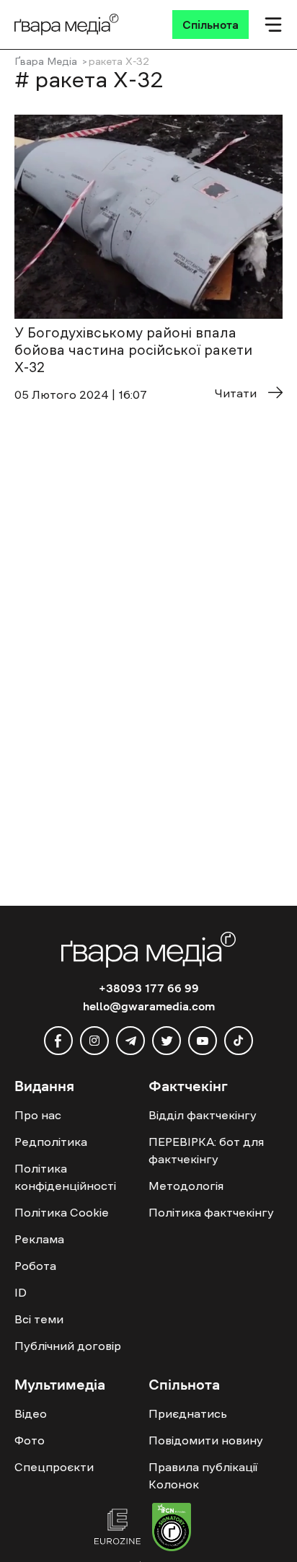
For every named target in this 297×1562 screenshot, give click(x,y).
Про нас (37, 1115)
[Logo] (66, 24)
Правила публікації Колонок (202, 1475)
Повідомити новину (205, 1440)
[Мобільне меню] (273, 24)
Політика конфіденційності (65, 1176)
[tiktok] (238, 1040)
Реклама (39, 1239)
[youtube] (202, 1040)
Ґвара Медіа (45, 61)
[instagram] (94, 1040)
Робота (35, 1265)
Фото (29, 1440)
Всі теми (38, 1319)
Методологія (185, 1185)
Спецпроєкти (54, 1467)
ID (20, 1292)
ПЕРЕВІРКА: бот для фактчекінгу (206, 1150)
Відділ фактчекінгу (202, 1115)
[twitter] (166, 1040)
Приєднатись (187, 1413)
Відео (30, 1413)
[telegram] (130, 1040)
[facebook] (58, 1040)
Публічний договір (67, 1345)
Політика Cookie (61, 1212)
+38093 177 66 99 (149, 988)
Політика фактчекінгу (211, 1212)
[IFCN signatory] (171, 1529)
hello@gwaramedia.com (149, 1006)
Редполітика (50, 1141)
